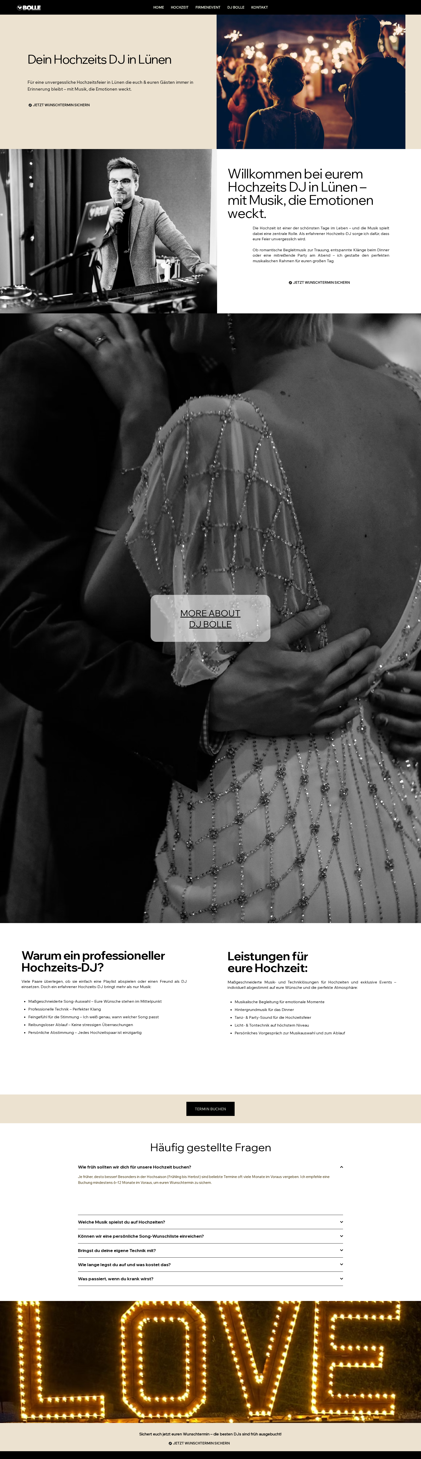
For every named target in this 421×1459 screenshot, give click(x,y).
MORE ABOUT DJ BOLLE (210, 618)
